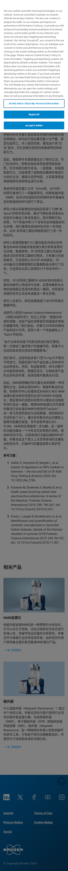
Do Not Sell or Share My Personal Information (34, 103)
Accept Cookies (34, 125)
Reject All (34, 114)
